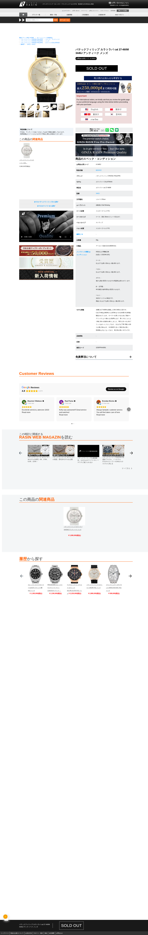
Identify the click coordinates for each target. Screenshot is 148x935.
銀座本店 (99, 170)
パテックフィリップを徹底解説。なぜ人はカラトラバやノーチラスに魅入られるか (88, 460)
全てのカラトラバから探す (46, 206)
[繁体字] (92, 114)
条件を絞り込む (65, 20)
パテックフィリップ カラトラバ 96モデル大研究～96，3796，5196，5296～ (38, 459)
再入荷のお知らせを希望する (108, 78)
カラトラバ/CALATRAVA (52, 42)
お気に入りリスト (94, 10)
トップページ (5, 933)
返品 (46, 933)
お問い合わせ (75, 10)
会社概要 (51, 933)
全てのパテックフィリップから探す (46, 202)
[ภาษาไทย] (92, 119)
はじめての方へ (66, 10)
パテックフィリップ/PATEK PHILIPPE (32, 39)
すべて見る (126, 468)
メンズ (47, 41)
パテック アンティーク (52, 39)
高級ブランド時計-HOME (26, 37)
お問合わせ (59, 933)
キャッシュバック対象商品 (44, 37)
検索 (55, 20)
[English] (92, 109)
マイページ (84, 10)
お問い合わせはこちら (119, 4)
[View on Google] (24, 402)
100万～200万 (31, 44)
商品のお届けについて (17, 933)
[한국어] (116, 114)
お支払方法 (28, 933)
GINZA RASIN (28, 4)
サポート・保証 (38, 933)
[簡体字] (116, 109)
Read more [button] (26, 412)
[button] (19, 409)
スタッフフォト (104, 10)
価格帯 (22, 44)
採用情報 (113, 10)
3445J (98, 193)
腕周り (78, 234)
